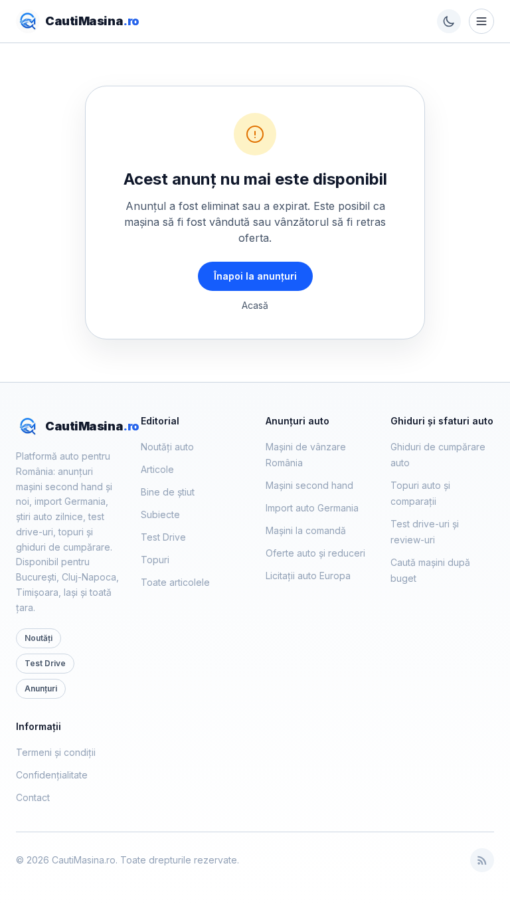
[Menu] (481, 21)
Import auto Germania (312, 507)
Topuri (155, 559)
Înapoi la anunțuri (255, 276)
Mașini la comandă (306, 530)
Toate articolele (175, 582)
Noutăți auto (167, 446)
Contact (33, 797)
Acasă (255, 305)
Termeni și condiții (56, 752)
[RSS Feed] (482, 860)
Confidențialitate (52, 774)
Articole (157, 469)
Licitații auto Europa (308, 575)
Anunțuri (41, 688)
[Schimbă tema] (449, 21)
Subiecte (160, 514)
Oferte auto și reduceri (315, 553)
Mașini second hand (309, 485)
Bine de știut (168, 491)
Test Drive (45, 663)
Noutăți (38, 638)
